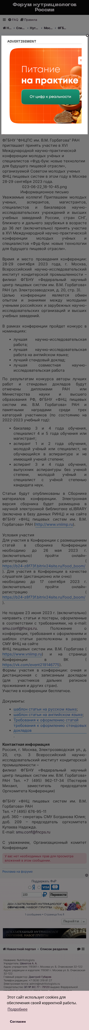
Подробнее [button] (18, 1009)
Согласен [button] (18, 1021)
